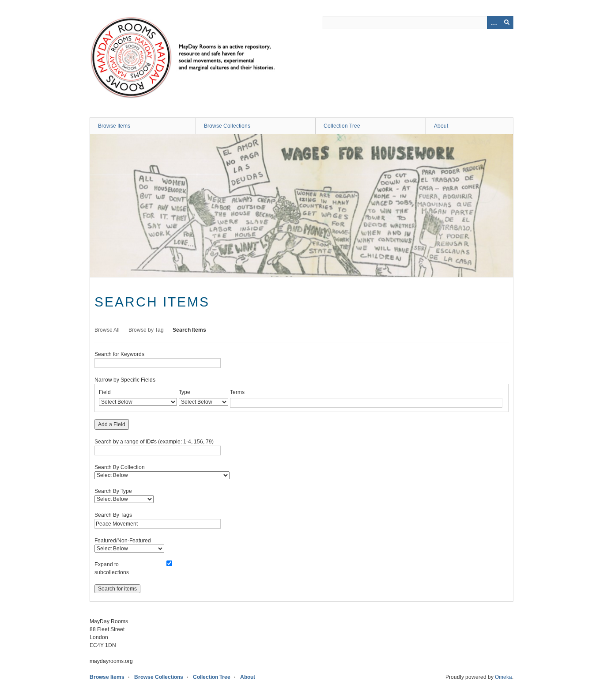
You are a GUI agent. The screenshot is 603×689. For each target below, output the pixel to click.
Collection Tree (342, 126)
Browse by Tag (146, 330)
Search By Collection (119, 467)
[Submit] (506, 22)
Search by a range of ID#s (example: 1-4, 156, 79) (154, 442)
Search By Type (113, 491)
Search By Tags (113, 515)
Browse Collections (227, 126)
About (441, 126)
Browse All (107, 330)
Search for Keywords (119, 354)
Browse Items (114, 126)
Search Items (189, 330)
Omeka (503, 677)
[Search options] (493, 22)
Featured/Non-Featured (122, 541)
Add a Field (111, 424)
